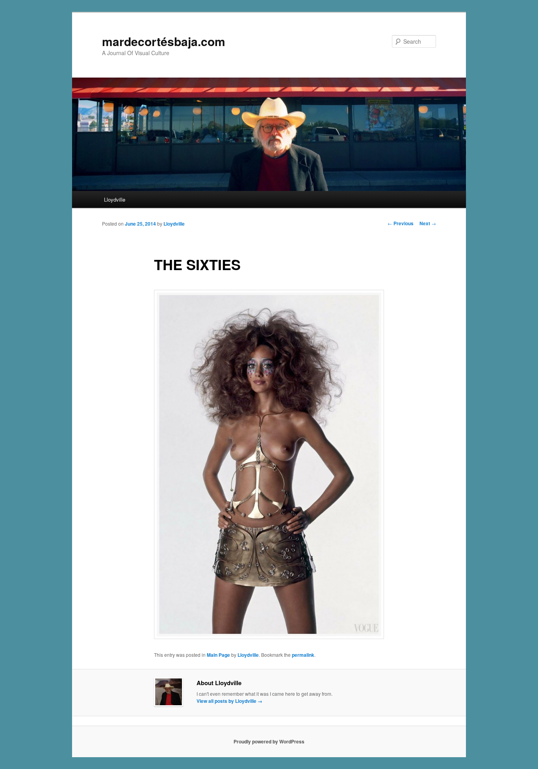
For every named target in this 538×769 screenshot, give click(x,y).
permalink (303, 654)
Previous (401, 223)
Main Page (218, 654)
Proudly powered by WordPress (269, 741)
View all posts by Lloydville (229, 700)
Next (427, 223)
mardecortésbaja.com (163, 41)
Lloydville (114, 199)
